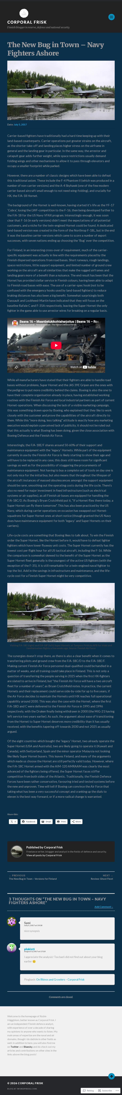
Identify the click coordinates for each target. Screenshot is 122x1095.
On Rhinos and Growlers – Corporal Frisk (60, 979)
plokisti (29, 949)
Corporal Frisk (27, 22)
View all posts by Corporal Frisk (44, 855)
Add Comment (103, 906)
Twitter (14, 1046)
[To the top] (111, 1076)
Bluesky (28, 1046)
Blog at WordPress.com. (22, 1089)
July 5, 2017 (20, 124)
